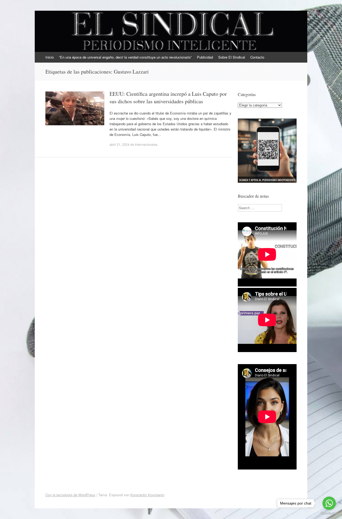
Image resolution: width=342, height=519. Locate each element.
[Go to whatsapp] (329, 503)
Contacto (257, 57)
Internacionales (146, 144)
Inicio (49, 57)
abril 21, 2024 (120, 144)
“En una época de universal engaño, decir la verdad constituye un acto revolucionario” (125, 57)
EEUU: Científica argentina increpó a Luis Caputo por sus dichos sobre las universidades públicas (168, 97)
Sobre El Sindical (231, 57)
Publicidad (205, 57)
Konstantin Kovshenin (147, 494)
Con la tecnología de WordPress (70, 494)
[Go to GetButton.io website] (329, 513)
